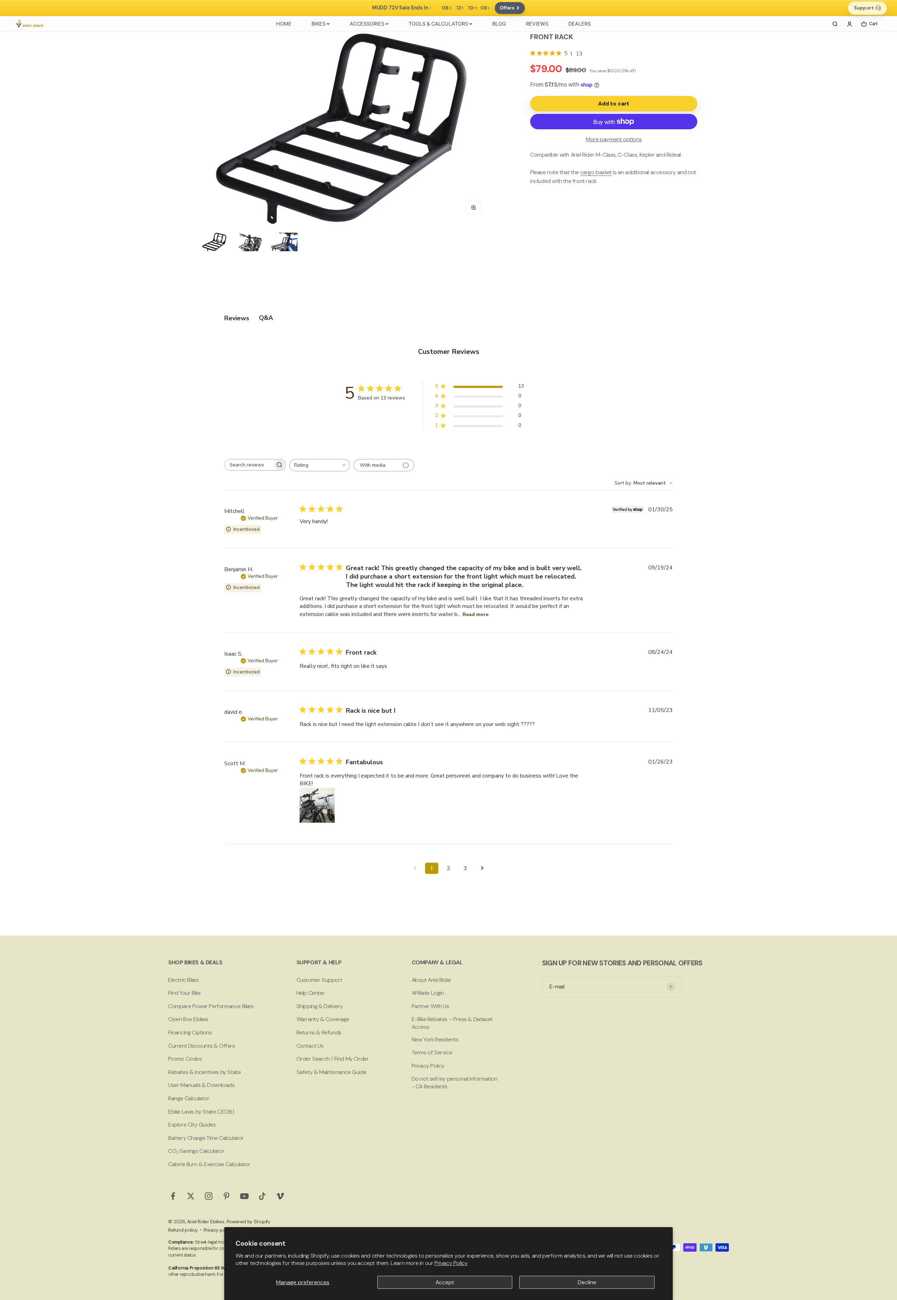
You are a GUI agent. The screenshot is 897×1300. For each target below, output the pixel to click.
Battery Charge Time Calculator (206, 1138)
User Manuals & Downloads (201, 1085)
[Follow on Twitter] (191, 1196)
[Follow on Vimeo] (280, 1196)
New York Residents (435, 1039)
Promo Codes (185, 1058)
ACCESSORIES (367, 24)
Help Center (310, 993)
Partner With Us (430, 1006)
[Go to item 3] (283, 242)
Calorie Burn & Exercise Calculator (209, 1164)
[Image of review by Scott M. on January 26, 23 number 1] (317, 805)
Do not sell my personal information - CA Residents (455, 1082)
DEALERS (579, 24)
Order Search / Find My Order (332, 1058)
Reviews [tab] (236, 318)
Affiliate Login (428, 993)
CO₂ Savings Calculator (196, 1151)
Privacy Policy (450, 1263)
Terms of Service (432, 1052)
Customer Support (319, 980)
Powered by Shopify (249, 1221)
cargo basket (596, 172)
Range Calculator (189, 1098)
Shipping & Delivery (319, 1006)
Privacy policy (218, 1230)
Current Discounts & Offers (201, 1045)
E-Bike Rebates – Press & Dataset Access (452, 1023)
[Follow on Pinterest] (226, 1196)
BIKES (318, 24)
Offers (507, 8)
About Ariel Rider (432, 980)
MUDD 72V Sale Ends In (400, 8)
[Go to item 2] (249, 242)
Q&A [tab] (266, 318)
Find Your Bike (184, 993)
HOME (284, 24)
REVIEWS (537, 24)
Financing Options (190, 1032)
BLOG (499, 24)
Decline (587, 1282)
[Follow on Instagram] (208, 1196)
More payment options (614, 139)
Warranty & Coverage (322, 1019)
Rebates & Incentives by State (204, 1072)
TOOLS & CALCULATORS (438, 24)
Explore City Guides (191, 1124)
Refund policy (183, 1230)
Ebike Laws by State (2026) (201, 1111)
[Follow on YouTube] (244, 1196)
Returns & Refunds (319, 1032)
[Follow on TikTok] (262, 1196)
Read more (475, 614)
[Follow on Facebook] (173, 1196)
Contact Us (310, 1045)
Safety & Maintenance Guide (331, 1072)
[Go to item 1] (215, 242)
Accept (445, 1282)
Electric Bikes (183, 980)
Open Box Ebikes (188, 1019)
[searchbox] (249, 464)
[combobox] (319, 465)
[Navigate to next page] (482, 868)
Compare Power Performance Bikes (211, 1006)
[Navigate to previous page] (415, 868)
